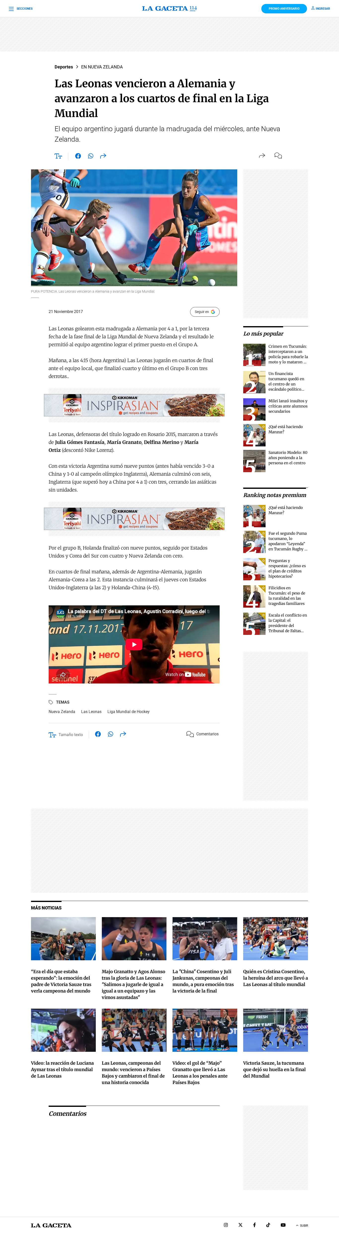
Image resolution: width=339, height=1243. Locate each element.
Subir (304, 1225)
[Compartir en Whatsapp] (90, 157)
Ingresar (323, 8)
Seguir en (202, 312)
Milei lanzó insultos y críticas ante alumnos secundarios (288, 406)
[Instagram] (226, 1225)
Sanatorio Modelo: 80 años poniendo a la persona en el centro (288, 457)
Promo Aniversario (284, 8)
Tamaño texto (71, 734)
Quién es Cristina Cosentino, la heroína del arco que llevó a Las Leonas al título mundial (275, 978)
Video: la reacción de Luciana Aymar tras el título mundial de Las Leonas (62, 1069)
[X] (240, 1225)
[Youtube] (283, 1225)
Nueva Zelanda (62, 711)
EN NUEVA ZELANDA (102, 66)
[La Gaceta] (169, 8)
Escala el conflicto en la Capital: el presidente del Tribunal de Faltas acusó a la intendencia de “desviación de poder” (288, 631)
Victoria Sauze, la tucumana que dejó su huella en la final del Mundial (274, 1069)
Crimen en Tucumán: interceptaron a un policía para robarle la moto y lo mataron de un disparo (288, 357)
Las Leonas (91, 711)
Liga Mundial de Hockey (128, 711)
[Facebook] (254, 1225)
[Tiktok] (268, 1225)
